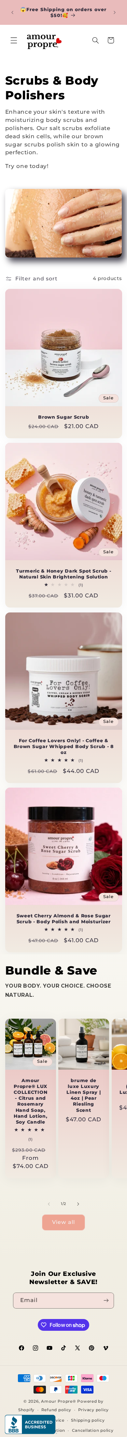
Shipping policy (88, 1420)
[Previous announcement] (12, 12)
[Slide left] (49, 1204)
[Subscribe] (106, 1301)
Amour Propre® (58, 1401)
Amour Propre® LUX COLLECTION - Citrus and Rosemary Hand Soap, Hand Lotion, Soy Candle (31, 1101)
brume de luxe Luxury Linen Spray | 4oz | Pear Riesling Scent (83, 1095)
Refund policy (56, 1410)
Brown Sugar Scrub (63, 417)
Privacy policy (93, 1410)
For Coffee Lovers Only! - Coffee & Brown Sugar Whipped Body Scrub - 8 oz (63, 746)
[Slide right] (78, 1204)
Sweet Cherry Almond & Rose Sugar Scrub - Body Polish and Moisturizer (63, 919)
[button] (13, 40)
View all (63, 1222)
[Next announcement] (114, 12)
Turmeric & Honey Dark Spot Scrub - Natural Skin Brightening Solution (63, 574)
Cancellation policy (93, 1430)
